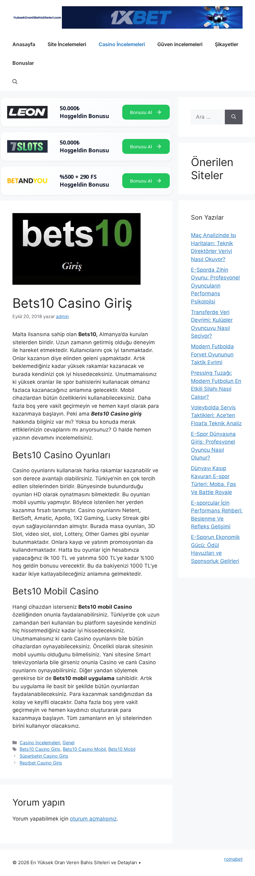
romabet (233, 859)
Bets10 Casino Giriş (40, 749)
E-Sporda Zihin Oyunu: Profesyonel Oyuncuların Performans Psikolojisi (215, 286)
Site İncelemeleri (67, 44)
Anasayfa (23, 44)
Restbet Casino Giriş (41, 762)
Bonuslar (23, 63)
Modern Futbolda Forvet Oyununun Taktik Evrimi (212, 354)
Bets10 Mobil (121, 749)
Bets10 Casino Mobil (84, 749)
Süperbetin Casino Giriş (44, 756)
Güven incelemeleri (179, 44)
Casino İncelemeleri (122, 44)
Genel (68, 742)
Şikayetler (226, 44)
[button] (15, 81)
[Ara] (234, 117)
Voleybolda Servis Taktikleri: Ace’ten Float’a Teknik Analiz (216, 415)
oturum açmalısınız (93, 819)
